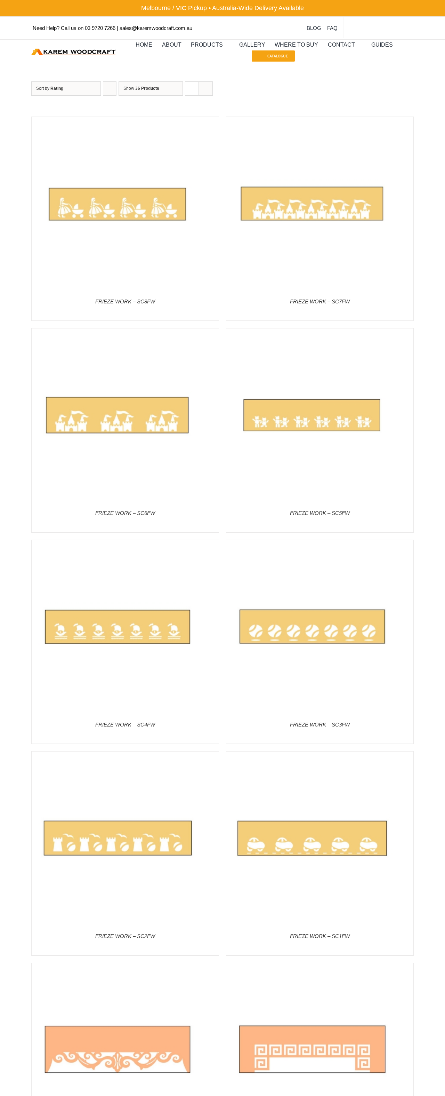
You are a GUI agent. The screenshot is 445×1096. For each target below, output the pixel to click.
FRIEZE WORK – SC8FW (125, 301)
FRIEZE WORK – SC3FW (320, 725)
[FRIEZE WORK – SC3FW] (313, 545)
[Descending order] (109, 88)
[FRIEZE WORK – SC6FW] (118, 333)
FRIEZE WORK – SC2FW (125, 936)
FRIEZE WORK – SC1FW (320, 936)
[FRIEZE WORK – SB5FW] (313, 968)
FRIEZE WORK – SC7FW (320, 301)
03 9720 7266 (100, 28)
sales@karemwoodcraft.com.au (156, 28)
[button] (404, 45)
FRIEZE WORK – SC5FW (320, 513)
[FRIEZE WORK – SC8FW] (118, 122)
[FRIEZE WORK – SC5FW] (313, 333)
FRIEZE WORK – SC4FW (125, 725)
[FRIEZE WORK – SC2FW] (118, 756)
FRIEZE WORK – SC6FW (125, 513)
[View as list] (205, 88)
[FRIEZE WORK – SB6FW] (118, 968)
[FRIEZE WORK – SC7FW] (313, 122)
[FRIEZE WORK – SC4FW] (118, 545)
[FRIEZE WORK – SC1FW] (313, 756)
